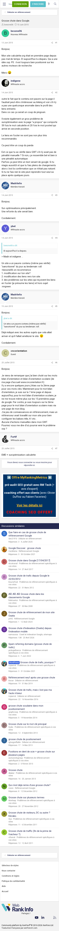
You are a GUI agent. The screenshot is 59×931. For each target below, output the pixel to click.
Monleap (12, 800)
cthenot (11, 837)
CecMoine (12, 551)
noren (11, 788)
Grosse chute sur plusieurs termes (26, 797)
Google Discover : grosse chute (24, 548)
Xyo (10, 819)
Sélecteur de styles (10, 865)
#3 (56, 195)
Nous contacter (8, 871)
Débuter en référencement (30, 539)
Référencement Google (29, 551)
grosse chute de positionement (24, 739)
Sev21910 (12, 539)
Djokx (10, 727)
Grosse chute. (15, 770)
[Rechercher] (55, 4)
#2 (56, 92)
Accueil (5, 891)
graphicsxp (13, 712)
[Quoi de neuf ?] (49, 4)
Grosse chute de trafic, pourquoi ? (38, 662)
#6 (56, 362)
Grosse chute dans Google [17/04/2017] (29, 560)
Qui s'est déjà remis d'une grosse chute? (29, 785)
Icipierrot (12, 665)
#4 (56, 238)
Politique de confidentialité (13, 881)
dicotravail (13, 563)
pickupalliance (14, 650)
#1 (56, 43)
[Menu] (4, 4)
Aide (4, 886)
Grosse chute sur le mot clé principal (27, 724)
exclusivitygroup (15, 758)
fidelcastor (13, 600)
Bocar (11, 680)
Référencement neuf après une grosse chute (31, 677)
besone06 (8, 24)
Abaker (11, 773)
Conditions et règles (10, 876)
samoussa (13, 634)
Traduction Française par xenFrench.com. (20, 928)
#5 (56, 306)
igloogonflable (14, 742)
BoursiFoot (13, 582)
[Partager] (52, 43)
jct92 (10, 619)
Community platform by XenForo (28, 925)
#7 (56, 448)
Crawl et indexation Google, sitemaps (35, 634)
